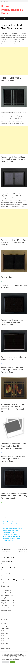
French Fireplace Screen (7, 595)
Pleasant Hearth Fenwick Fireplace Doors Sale (13, 580)
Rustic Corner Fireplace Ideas (8, 608)
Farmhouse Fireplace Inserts (8, 600)
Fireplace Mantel (5, 636)
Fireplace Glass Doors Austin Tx (9, 574)
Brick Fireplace (4, 623)
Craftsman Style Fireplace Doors (11, 524)
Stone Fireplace (5, 651)
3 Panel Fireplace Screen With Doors (10, 568)
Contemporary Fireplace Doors (10, 532)
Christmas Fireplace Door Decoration (12, 528)
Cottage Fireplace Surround (8, 593)
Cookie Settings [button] (5, 661)
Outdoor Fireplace (5, 648)
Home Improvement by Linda (12, 9)
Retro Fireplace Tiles (6, 590)
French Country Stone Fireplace (9, 613)
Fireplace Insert (5, 633)
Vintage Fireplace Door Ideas (10, 522)
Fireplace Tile (4, 643)
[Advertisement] (14, 61)
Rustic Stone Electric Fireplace (8, 605)
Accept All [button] (12, 661)
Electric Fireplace (5, 628)
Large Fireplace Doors (8, 540)
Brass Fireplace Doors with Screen (11, 538)
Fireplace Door (4, 631)
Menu (4, 18)
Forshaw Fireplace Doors (7, 562)
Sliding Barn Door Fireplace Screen (11, 536)
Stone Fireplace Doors (8, 526)
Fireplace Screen (5, 638)
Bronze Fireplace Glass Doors (10, 530)
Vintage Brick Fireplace (6, 610)
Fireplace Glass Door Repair (10, 534)
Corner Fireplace (5, 626)
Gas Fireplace (4, 646)
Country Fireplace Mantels (7, 598)
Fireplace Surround (5, 641)
